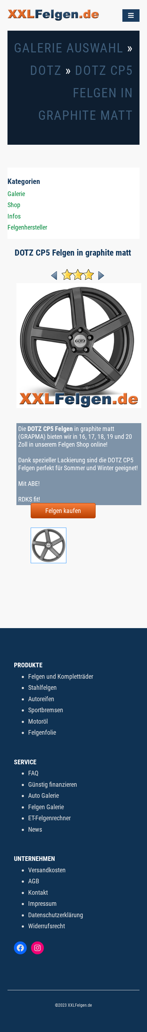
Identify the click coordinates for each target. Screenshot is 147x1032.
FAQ (33, 773)
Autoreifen (41, 699)
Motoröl (38, 721)
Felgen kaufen (63, 510)
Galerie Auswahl (68, 48)
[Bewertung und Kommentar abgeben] (78, 277)
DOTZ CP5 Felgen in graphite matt (85, 93)
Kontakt (38, 892)
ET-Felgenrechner (49, 818)
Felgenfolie (42, 732)
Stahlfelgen (42, 687)
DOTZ (46, 70)
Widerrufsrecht (46, 926)
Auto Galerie (43, 795)
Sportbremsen (45, 710)
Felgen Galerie (46, 807)
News (35, 829)
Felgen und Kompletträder (60, 676)
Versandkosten (47, 870)
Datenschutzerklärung (55, 915)
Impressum (42, 903)
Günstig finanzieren (52, 784)
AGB (33, 881)
